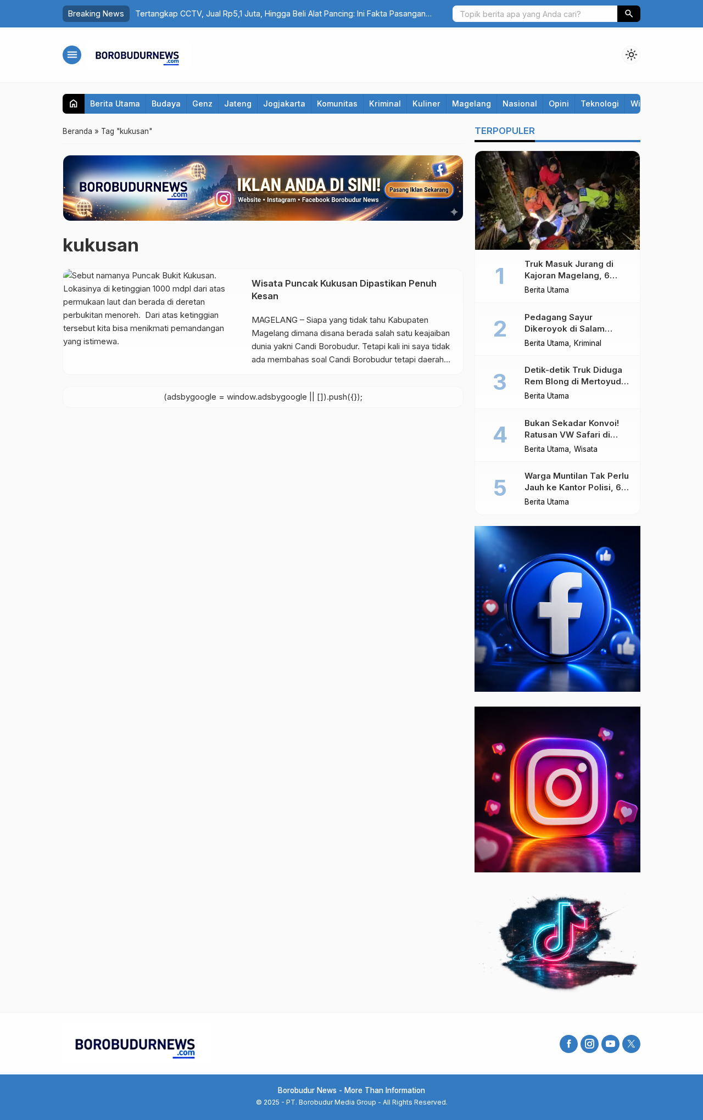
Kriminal (385, 103)
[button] (628, 13)
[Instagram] (590, 1044)
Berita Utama (115, 103)
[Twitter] (631, 1044)
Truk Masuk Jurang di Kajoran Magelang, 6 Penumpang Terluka (569, 275)
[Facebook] (569, 1044)
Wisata (586, 449)
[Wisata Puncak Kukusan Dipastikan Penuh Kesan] (153, 321)
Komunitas (337, 103)
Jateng (238, 103)
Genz (202, 103)
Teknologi (600, 103)
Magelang (471, 103)
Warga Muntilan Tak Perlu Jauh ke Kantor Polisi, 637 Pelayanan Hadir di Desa (578, 487)
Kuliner (426, 103)
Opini (559, 103)
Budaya (166, 103)
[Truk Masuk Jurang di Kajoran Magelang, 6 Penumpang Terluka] (557, 200)
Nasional (520, 103)
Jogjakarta (284, 103)
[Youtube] (610, 1044)
